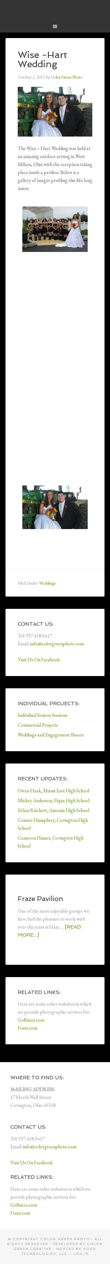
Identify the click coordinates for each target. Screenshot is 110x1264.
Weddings (47, 583)
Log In (81, 1253)
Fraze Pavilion (40, 899)
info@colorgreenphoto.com (57, 643)
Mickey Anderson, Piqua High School (53, 800)
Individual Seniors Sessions (43, 715)
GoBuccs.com (31, 1020)
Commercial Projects (38, 725)
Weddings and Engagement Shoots (51, 735)
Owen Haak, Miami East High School (53, 790)
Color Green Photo (55, 9)
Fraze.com (27, 1028)
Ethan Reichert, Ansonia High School (53, 810)
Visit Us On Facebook (39, 659)
